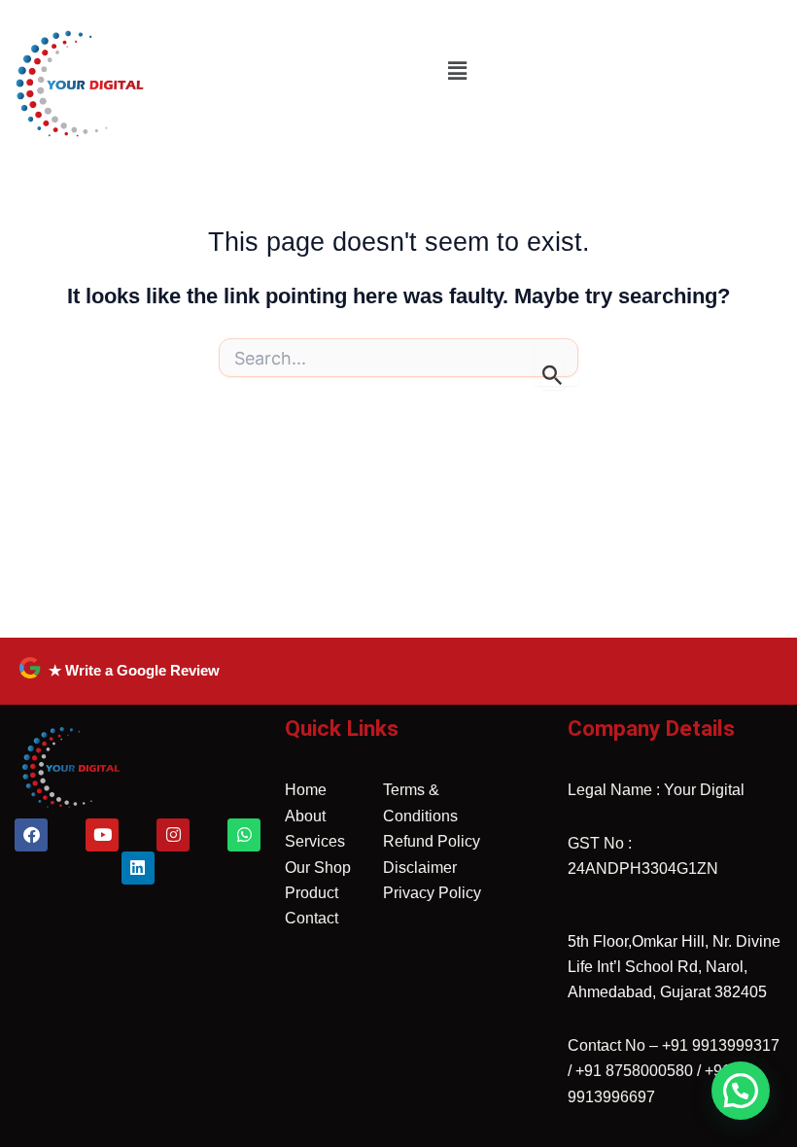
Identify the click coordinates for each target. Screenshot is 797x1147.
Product (311, 893)
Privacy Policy (432, 893)
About (305, 816)
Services (315, 841)
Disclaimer (420, 867)
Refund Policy (431, 841)
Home (306, 790)
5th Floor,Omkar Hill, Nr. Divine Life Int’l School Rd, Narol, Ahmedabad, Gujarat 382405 (674, 967)
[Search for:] (398, 363)
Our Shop (318, 867)
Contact (311, 918)
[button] (456, 70)
